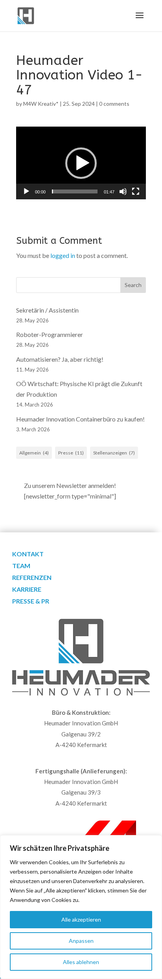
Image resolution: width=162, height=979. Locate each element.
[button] (81, 163)
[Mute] (123, 191)
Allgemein (34, 453)
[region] (81, 907)
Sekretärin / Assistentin (47, 310)
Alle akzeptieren (81, 919)
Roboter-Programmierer (49, 334)
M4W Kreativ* (41, 103)
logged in (62, 255)
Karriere (26, 590)
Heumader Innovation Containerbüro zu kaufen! (80, 419)
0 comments (114, 103)
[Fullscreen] (136, 191)
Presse (71, 453)
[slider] (75, 191)
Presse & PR (30, 601)
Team (21, 566)
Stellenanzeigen (114, 453)
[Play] (26, 191)
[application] (81, 163)
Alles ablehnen (81, 962)
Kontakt (28, 554)
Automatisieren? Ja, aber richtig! (59, 359)
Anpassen (81, 940)
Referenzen (32, 578)
